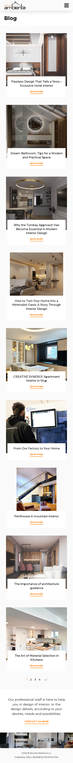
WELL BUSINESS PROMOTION (42, 757)
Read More (36, 91)
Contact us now (36, 721)
